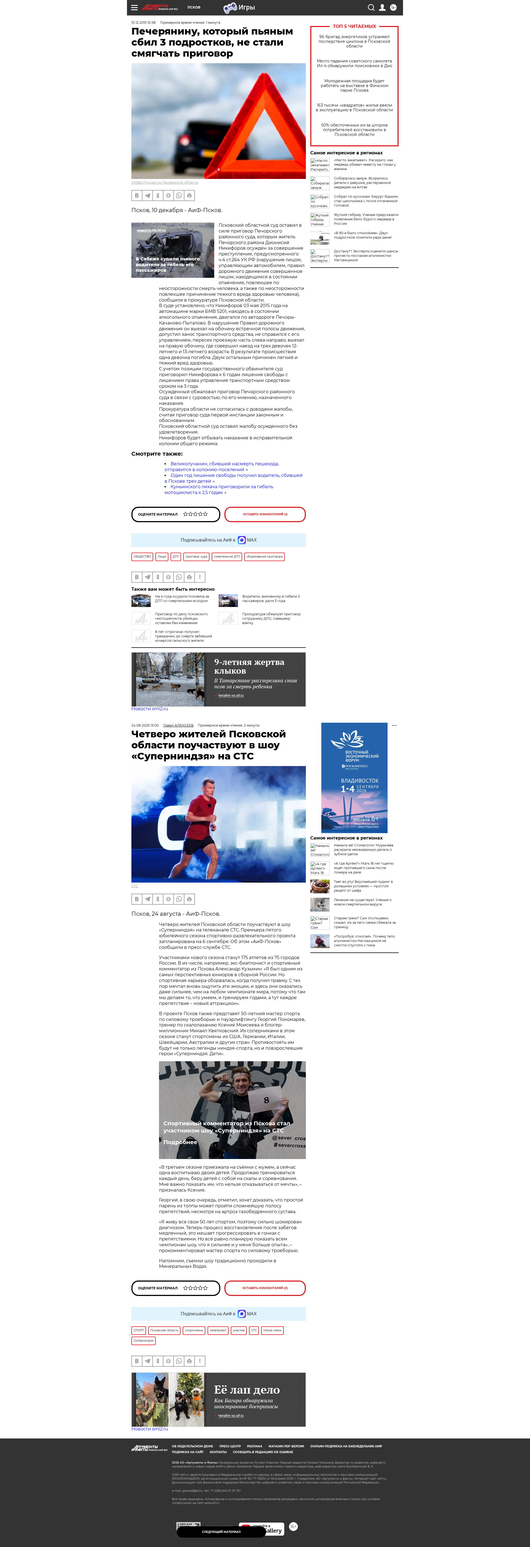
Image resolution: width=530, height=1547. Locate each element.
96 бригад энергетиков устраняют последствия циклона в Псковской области (354, 42)
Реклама (254, 1446)
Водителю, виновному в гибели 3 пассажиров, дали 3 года (271, 598)
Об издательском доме (192, 1446)
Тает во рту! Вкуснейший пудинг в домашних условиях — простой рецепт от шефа (363, 886)
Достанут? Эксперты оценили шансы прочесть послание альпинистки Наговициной (366, 255)
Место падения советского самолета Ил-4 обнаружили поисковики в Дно (354, 63)
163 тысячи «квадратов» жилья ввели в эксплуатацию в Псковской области (354, 107)
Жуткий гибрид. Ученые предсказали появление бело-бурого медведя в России (366, 219)
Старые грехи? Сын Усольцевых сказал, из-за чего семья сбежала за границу (365, 922)
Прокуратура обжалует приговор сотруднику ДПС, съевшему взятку (271, 618)
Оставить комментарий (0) (265, 1288)
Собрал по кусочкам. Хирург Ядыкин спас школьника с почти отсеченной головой (366, 200)
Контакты (218, 1452)
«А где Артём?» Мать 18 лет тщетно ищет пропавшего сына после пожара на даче (364, 867)
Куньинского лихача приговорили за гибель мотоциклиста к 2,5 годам (219, 489)
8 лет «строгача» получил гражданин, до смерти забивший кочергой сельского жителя (183, 636)
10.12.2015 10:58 (143, 22)
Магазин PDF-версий (286, 1446)
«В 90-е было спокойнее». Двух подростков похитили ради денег (363, 235)
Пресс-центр (230, 1446)
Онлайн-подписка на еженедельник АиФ (346, 1446)
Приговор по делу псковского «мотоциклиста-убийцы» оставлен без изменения (181, 618)
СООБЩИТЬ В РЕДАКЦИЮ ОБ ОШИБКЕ (263, 1452)
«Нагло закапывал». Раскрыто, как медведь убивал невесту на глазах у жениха (365, 164)
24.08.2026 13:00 (145, 725)
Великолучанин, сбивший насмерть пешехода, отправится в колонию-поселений (222, 466)
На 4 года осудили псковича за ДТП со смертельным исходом (182, 598)
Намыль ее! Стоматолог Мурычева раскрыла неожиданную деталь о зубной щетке (363, 849)
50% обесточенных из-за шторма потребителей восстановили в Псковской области (354, 130)
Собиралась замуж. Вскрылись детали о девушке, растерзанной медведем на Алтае (362, 182)
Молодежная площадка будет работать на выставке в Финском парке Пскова (354, 86)
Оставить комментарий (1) (265, 514)
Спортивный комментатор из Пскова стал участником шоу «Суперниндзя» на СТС (226, 1127)
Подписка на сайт (187, 1452)
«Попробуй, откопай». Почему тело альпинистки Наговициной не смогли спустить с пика (364, 940)
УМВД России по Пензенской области (164, 182)
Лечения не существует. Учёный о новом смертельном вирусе (363, 902)
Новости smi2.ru (149, 708)
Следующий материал (221, 1532)
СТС (134, 886)
